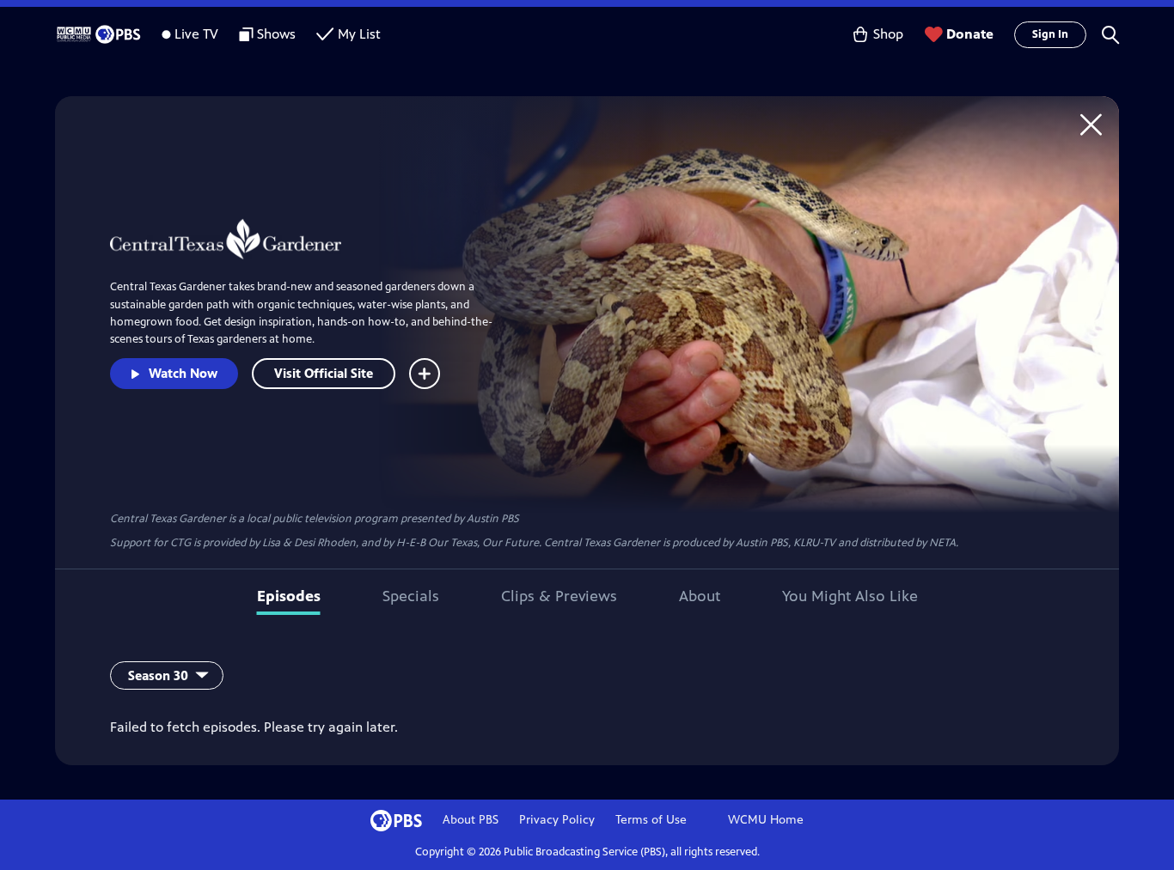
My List (359, 34)
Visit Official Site (323, 373)
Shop (888, 34)
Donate (970, 34)
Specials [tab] (410, 596)
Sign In (1050, 34)
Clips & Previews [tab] (559, 596)
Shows (276, 34)
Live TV (196, 34)
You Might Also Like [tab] (850, 596)
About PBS (470, 819)
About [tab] (699, 596)
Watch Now (183, 373)
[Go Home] (1091, 124)
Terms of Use (651, 819)
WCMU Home (766, 819)
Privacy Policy (557, 819)
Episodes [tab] (289, 596)
